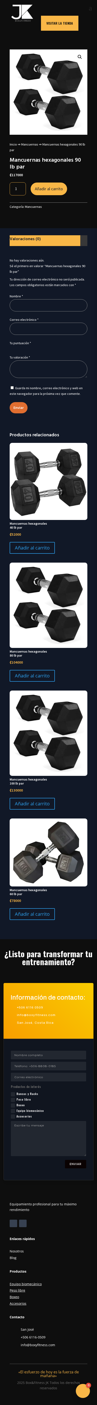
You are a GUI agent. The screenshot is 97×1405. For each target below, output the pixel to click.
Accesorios (24, 1116)
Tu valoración (20, 357)
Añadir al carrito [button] (32, 548)
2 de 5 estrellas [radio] (19, 348)
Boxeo (20, 1105)
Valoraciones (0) (25, 238)
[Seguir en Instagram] (23, 1223)
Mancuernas (29, 144)
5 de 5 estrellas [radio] (38, 348)
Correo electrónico (24, 320)
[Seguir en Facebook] (13, 1223)
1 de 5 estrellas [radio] (12, 348)
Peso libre (23, 1099)
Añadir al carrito (49, 188)
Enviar (75, 1164)
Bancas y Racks (27, 1094)
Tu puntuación (20, 343)
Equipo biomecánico (30, 1111)
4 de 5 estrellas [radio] (31, 348)
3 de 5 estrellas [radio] (25, 348)
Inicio (13, 144)
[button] (80, 57)
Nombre (16, 296)
